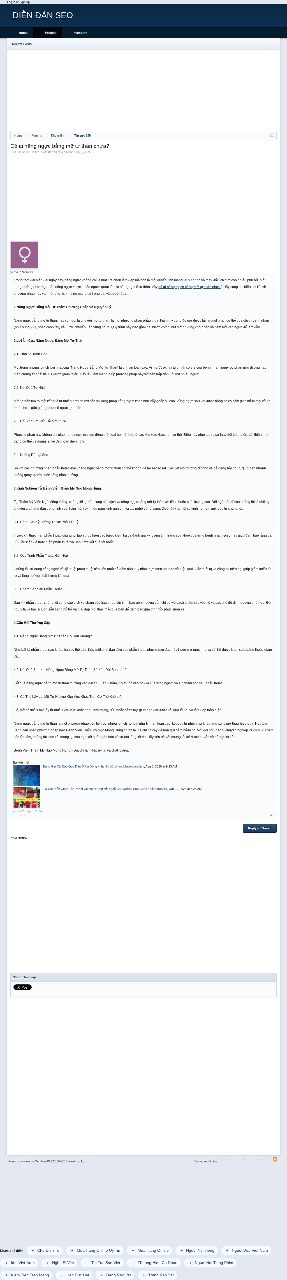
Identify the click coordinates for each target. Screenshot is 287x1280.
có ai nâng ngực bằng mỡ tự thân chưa (189, 287)
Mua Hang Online (150, 1250)
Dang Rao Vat (116, 1275)
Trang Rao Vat (158, 1275)
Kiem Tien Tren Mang (27, 1275)
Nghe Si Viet (60, 1262)
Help (244, 1159)
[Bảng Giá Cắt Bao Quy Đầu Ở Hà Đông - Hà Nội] (26, 775)
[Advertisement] (144, 89)
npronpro (161, 788)
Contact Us (228, 1159)
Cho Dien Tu (45, 1250)
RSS (275, 1159)
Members (80, 32)
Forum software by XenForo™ (47, 1161)
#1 (272, 815)
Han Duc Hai (75, 1275)
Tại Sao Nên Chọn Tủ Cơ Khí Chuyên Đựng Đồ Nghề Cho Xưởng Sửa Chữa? (96, 788)
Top (266, 1159)
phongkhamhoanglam (129, 766)
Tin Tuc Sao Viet (103, 1262)
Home (23, 32)
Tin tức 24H (38, 152)
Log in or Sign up (18, 2)
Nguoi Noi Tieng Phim (211, 1262)
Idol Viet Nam (20, 1262)
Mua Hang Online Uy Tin (95, 1250)
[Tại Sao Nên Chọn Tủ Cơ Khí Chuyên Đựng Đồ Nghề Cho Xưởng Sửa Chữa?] (26, 798)
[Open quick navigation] (272, 135)
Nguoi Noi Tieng (197, 1250)
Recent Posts (22, 44)
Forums (50, 32)
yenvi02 (67, 152)
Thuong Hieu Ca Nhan (154, 1262)
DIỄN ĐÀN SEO (43, 15)
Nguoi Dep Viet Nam (247, 1250)
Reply (24, 815)
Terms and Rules (205, 1161)
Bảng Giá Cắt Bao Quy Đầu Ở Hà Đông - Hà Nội (76, 766)
